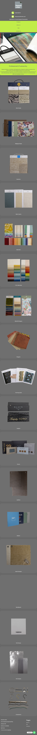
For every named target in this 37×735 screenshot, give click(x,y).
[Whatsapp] (34, 732)
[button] (1, 47)
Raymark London (4, 719)
